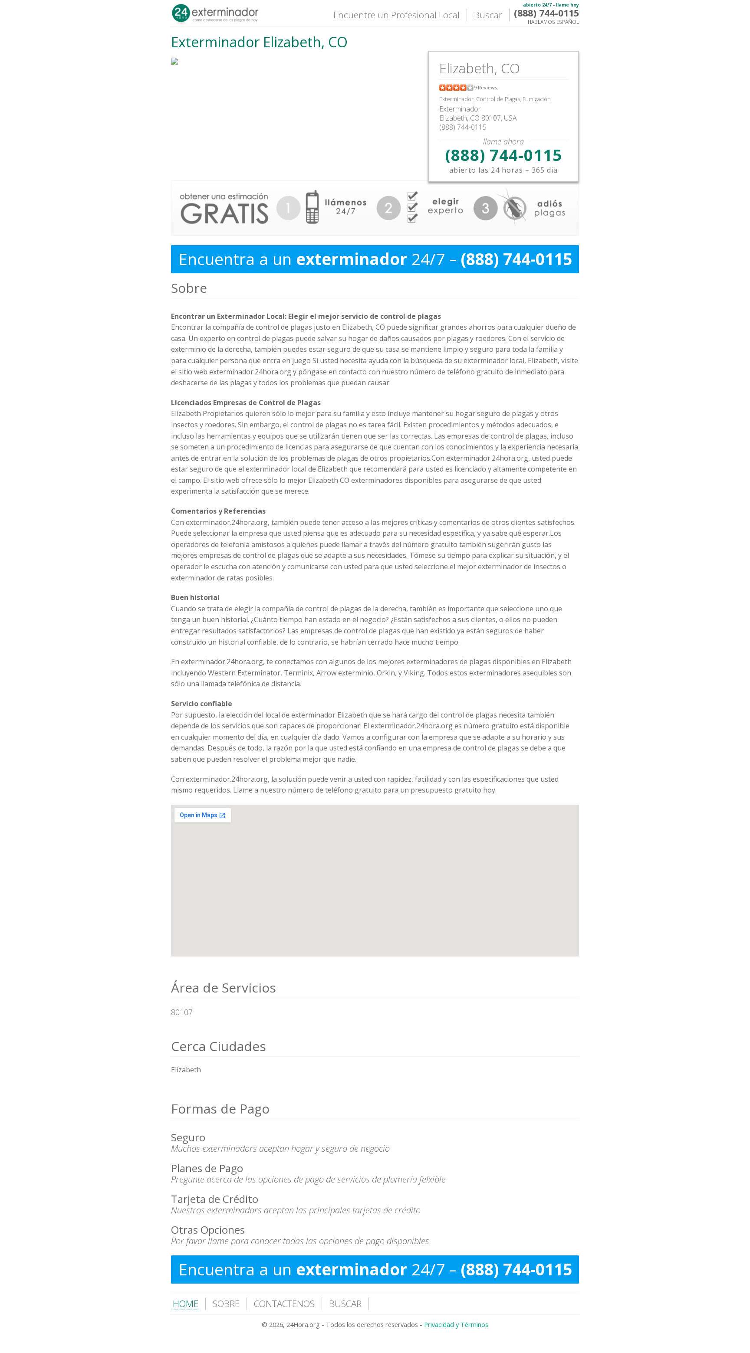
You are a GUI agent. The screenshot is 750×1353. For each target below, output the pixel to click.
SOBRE (226, 1303)
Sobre (189, 288)
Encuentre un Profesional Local (396, 15)
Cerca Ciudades (218, 1046)
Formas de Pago (220, 1108)
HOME (185, 1303)
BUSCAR (345, 1303)
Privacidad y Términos (456, 1324)
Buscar (488, 15)
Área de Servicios (223, 987)
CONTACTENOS (284, 1303)
